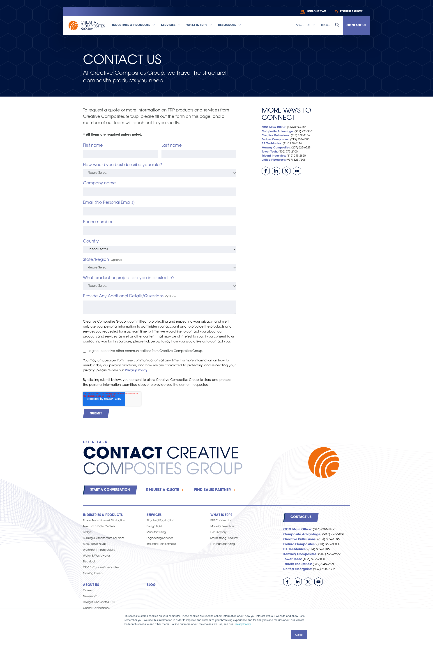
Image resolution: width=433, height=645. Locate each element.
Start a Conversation (110, 490)
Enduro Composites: (275, 139)
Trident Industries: (274, 156)
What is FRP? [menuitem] (221, 515)
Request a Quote (162, 490)
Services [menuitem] (154, 515)
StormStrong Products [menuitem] (224, 538)
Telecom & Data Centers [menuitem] (99, 526)
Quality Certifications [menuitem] (96, 608)
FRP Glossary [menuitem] (218, 532)
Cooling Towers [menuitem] (93, 573)
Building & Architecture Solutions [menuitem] (103, 538)
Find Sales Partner (212, 490)
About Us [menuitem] (91, 585)
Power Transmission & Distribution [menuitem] (104, 520)
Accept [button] (299, 634)
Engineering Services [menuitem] (160, 538)
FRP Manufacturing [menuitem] (222, 544)
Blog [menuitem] (151, 585)
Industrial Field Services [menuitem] (161, 544)
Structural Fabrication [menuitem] (160, 520)
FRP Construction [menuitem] (221, 520)
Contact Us (356, 25)
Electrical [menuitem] (89, 561)
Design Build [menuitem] (154, 526)
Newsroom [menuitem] (90, 596)
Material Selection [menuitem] (222, 526)
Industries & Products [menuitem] (103, 515)
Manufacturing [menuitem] (156, 532)
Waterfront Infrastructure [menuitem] (99, 550)
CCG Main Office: (274, 127)
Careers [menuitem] (88, 590)
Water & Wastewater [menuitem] (96, 556)
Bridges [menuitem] (87, 532)
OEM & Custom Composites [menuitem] (101, 567)
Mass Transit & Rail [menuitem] (94, 544)
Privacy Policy (242, 624)
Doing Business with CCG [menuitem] (99, 602)
